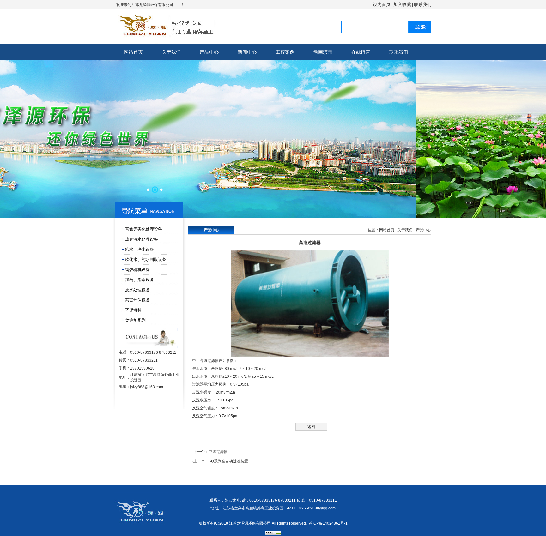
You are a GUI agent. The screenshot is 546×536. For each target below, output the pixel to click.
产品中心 (209, 52)
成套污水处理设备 (141, 239)
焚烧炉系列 (135, 320)
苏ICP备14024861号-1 (328, 523)
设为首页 (382, 4)
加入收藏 (402, 4)
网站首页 (133, 52)
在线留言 (360, 52)
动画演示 (322, 52)
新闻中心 (247, 52)
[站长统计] (273, 533)
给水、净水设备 (139, 249)
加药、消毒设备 (139, 279)
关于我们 (171, 52)
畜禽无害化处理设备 (143, 229)
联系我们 (423, 4)
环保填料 (133, 310)
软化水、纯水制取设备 (145, 259)
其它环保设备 (137, 300)
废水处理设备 (137, 289)
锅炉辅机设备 (137, 269)
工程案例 (285, 52)
